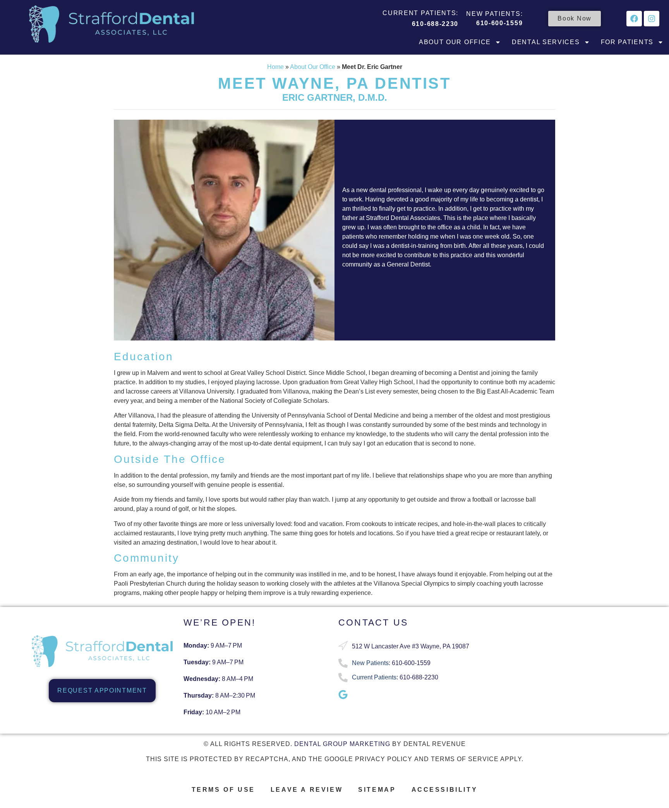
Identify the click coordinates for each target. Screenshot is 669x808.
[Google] (343, 694)
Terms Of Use (223, 789)
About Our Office (455, 42)
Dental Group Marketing (342, 744)
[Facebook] (634, 18)
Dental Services (546, 42)
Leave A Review (307, 789)
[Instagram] (651, 18)
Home (275, 67)
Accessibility (445, 789)
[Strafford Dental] (111, 24)
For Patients (627, 42)
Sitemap (377, 789)
